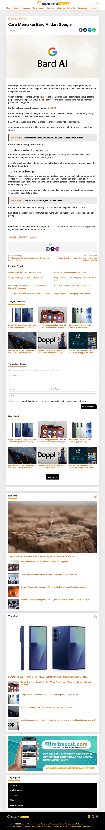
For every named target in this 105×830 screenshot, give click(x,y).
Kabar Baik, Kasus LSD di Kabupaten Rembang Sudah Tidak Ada (78, 257)
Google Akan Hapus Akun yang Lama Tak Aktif (72, 294)
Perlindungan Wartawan (74, 824)
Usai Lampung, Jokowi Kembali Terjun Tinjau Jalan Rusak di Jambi (29, 257)
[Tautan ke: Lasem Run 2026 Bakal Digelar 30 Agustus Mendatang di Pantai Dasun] (13, 578)
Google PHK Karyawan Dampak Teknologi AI (26, 278)
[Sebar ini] (81, 30)
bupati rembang (16, 805)
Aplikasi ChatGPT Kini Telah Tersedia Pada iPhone (29, 294)
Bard (45, 97)
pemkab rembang (17, 790)
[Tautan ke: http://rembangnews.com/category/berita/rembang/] (95, 496)
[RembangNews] (53, 3)
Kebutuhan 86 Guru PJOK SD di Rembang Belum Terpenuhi (44, 562)
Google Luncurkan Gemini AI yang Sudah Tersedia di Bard (75, 279)
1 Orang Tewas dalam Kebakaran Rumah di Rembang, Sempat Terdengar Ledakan (54, 587)
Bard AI (13, 237)
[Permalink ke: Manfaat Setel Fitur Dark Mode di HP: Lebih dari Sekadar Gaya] (22, 340)
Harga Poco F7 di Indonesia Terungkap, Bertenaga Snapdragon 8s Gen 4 (80, 326)
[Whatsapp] (94, 30)
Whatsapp (14, 800)
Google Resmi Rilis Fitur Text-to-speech (24, 272)
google (33, 237)
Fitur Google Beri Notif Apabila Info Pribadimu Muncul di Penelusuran (27, 287)
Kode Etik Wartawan (14, 826)
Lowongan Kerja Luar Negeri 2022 (81, 826)
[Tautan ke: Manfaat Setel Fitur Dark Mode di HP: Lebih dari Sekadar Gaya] (13, 712)
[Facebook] (48, 249)
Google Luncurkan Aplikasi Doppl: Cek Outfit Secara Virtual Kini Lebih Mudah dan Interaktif (52, 351)
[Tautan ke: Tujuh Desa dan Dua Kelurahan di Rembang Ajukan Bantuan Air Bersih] (52, 527)
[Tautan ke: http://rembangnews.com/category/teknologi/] (95, 616)
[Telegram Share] (90, 30)
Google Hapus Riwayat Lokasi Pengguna (70, 272)
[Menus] (8, 3)
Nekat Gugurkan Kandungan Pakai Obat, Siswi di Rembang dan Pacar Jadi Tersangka (55, 600)
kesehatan (14, 795)
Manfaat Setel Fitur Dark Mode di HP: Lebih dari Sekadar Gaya (22, 351)
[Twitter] (52, 249)
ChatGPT (52, 108)
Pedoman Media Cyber (32, 826)
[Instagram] (57, 249)
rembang (13, 785)
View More (52, 477)
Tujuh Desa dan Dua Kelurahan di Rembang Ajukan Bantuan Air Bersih (41, 556)
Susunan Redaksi (40, 824)
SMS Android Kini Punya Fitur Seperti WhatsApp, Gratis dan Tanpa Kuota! (81, 351)
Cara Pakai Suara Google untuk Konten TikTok (72, 286)
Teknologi (11, 31)
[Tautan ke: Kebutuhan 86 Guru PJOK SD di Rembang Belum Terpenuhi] (13, 566)
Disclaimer (48, 826)
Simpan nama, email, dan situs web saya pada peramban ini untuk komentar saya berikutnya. (48, 401)
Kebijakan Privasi (60, 826)
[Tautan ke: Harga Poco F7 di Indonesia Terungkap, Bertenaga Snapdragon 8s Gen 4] (13, 699)
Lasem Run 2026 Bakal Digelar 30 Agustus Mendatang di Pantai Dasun (49, 574)
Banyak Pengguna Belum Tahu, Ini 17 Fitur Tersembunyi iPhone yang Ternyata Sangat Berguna (52, 326)
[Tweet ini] (85, 30)
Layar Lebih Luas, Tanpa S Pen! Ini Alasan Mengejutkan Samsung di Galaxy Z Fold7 (22, 326)
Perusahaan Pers (56, 824)
